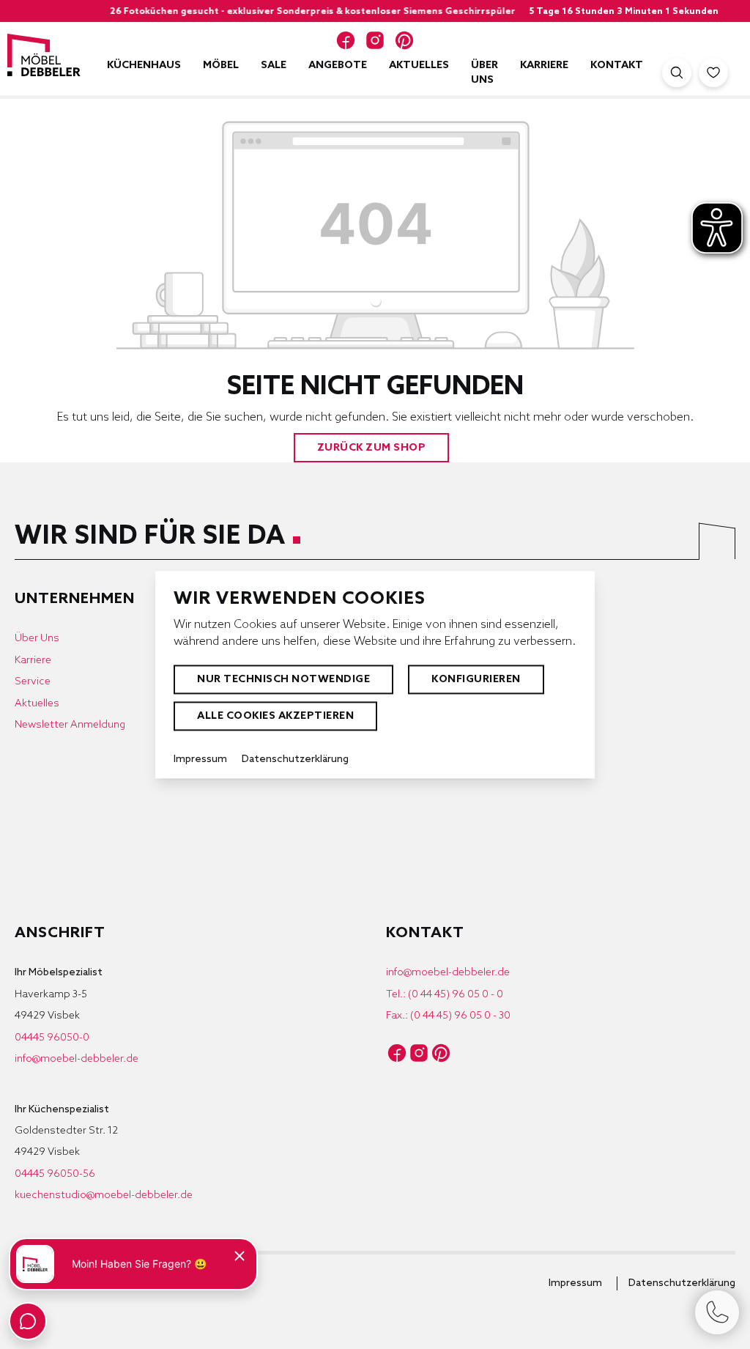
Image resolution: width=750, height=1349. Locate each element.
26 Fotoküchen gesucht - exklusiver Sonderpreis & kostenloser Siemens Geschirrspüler (283, 12)
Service (33, 682)
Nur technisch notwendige (283, 679)
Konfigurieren (476, 679)
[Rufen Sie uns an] (717, 1312)
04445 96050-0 (52, 1038)
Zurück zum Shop (371, 448)
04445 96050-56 (55, 1174)
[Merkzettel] (713, 72)
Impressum (575, 1283)
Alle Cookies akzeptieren (275, 716)
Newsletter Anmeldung (70, 725)
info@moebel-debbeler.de (76, 1059)
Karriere (33, 660)
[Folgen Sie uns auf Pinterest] (404, 40)
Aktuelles (37, 704)
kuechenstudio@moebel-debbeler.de (104, 1195)
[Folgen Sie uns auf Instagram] (375, 40)
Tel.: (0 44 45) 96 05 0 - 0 (444, 994)
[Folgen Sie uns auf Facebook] (346, 40)
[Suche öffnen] (676, 72)
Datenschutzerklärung (681, 1283)
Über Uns (37, 638)
